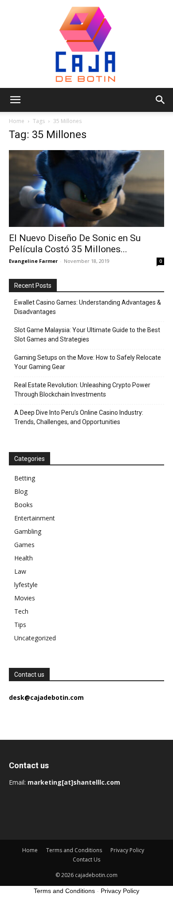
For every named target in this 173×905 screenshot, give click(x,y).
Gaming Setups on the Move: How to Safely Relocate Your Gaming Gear (87, 362)
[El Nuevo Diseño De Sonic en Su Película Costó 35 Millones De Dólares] (86, 188)
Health (23, 558)
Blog (21, 491)
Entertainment (34, 518)
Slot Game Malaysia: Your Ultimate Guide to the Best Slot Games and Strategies (87, 334)
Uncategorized (35, 638)
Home (16, 121)
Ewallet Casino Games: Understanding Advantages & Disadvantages (87, 307)
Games (24, 544)
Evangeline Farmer (33, 261)
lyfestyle (26, 584)
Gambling (27, 531)
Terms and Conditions (74, 850)
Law (20, 571)
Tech (21, 611)
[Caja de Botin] (86, 44)
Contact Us (86, 859)
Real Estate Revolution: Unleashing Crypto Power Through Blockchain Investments (82, 389)
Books (23, 504)
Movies (24, 598)
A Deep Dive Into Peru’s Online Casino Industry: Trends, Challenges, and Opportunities (78, 417)
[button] (15, 100)
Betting (24, 478)
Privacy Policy (127, 850)
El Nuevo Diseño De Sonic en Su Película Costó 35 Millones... (75, 243)
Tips (20, 624)
